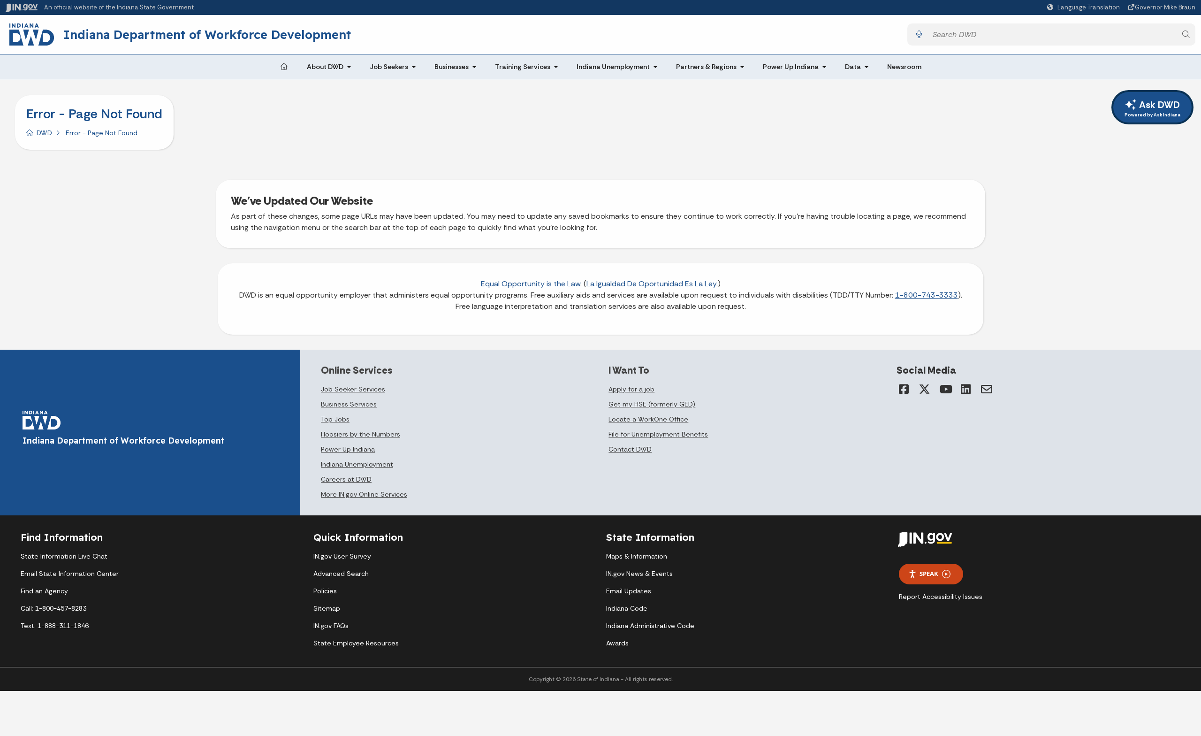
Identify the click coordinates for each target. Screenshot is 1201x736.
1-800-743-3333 (926, 295)
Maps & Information (636, 556)
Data (853, 66)
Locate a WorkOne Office (648, 419)
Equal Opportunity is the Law (530, 284)
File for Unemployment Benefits (658, 434)
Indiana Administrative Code (650, 625)
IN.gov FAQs (331, 625)
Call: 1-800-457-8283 (53, 608)
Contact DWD (630, 449)
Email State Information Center (70, 573)
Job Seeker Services (353, 389)
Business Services (349, 404)
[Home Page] (284, 67)
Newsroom (904, 66)
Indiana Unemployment (613, 66)
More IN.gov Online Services (364, 494)
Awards (617, 643)
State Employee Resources (356, 643)
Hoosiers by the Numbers (360, 434)
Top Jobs (335, 419)
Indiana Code (626, 608)
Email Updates (628, 591)
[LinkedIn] (965, 389)
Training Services (522, 66)
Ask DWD (1152, 108)
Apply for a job (631, 389)
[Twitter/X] (924, 389)
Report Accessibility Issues (940, 596)
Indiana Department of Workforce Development (207, 34)
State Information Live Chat (64, 556)
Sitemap (326, 608)
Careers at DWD (346, 479)
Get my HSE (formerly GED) (651, 404)
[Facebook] (904, 389)
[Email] (986, 389)
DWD (44, 133)
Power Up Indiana (791, 66)
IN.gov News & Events (639, 573)
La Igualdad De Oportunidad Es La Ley (651, 284)
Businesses (451, 66)
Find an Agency (44, 591)
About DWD (325, 66)
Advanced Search (341, 573)
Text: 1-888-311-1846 (55, 625)
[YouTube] (945, 389)
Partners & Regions (706, 66)
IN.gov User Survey (342, 556)
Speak (929, 573)
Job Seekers (389, 66)
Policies (325, 591)
